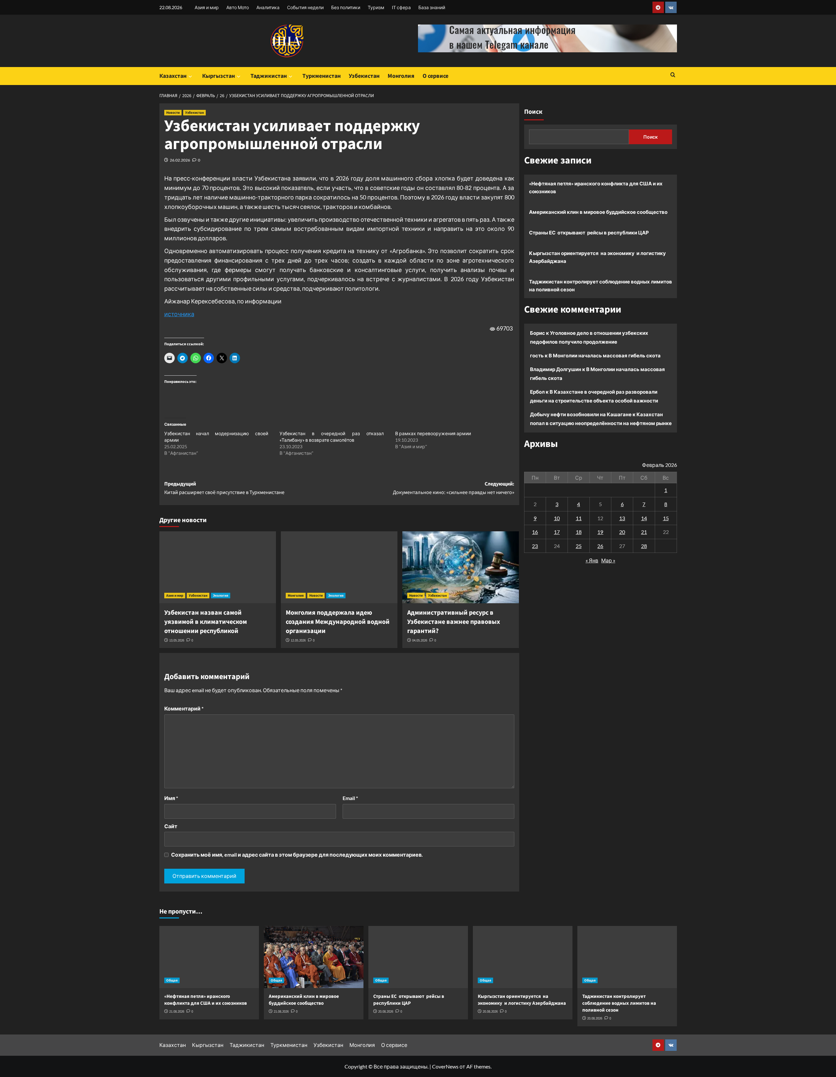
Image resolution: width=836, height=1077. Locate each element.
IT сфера (401, 7)
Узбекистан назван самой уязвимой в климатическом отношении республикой (205, 622)
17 (557, 532)
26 (600, 545)
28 (644, 545)
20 (622, 532)
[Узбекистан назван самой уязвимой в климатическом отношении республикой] (217, 567)
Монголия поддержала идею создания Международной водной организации (338, 622)
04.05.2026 (419, 640)
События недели (305, 7)
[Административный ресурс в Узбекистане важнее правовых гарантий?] (460, 567)
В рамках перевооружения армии (433, 433)
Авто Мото (237, 7)
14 (644, 518)
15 (666, 518)
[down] (190, 76)
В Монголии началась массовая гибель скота (605, 355)
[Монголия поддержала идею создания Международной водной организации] (339, 567)
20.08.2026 (385, 1011)
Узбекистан (364, 76)
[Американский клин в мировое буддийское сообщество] (313, 957)
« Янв (592, 560)
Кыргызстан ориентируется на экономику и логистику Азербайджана (597, 257)
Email (350, 798)
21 (644, 532)
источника (179, 313)
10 (557, 518)
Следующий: (453, 488)
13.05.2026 (176, 640)
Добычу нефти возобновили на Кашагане (581, 414)
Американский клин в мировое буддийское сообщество (598, 212)
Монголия (401, 76)
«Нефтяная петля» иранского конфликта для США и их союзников (596, 187)
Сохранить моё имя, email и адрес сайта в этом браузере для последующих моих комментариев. (297, 854)
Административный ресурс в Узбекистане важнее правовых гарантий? (453, 622)
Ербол (537, 392)
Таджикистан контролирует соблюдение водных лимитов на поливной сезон (600, 285)
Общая (172, 980)
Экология (220, 595)
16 (535, 532)
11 (579, 518)
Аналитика (268, 7)
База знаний (431, 7)
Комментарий (183, 708)
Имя (171, 798)
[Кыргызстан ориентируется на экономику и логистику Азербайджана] (522, 957)
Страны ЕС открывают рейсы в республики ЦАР (589, 232)
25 (579, 545)
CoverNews (445, 1066)
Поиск (533, 111)
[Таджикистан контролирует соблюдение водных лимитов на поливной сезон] (627, 957)
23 (535, 545)
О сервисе (435, 76)
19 (600, 532)
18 (579, 532)
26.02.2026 (180, 160)
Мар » (608, 560)
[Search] (673, 75)
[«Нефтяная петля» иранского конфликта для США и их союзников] (209, 957)
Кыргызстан (218, 76)
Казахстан (172, 76)
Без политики (345, 7)
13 (622, 518)
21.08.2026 (176, 1011)
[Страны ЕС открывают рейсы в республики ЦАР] (418, 957)
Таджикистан (268, 76)
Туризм (376, 7)
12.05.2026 (298, 640)
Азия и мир (207, 7)
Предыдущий (224, 488)
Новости (173, 112)
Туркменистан (321, 76)
